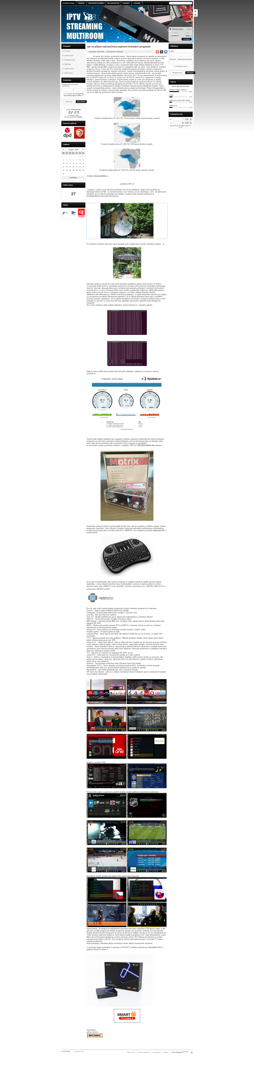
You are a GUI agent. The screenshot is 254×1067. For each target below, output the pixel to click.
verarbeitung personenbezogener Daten (74, 94)
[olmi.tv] (110, 24)
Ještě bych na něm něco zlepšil (179, 100)
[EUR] (195, 14)
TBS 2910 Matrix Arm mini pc (149, 445)
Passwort (172, 59)
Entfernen (68, 101)
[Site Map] (192, 1052)
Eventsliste (73, 177)
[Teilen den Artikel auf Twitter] (161, 51)
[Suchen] (190, 3)
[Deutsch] (195, 11)
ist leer (189, 29)
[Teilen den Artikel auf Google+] (157, 51)
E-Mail (171, 51)
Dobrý (171, 95)
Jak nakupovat (156, 1052)
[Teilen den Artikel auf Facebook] (165, 51)
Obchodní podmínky (143, 1052)
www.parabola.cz (101, 176)
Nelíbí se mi (173, 105)
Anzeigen (186, 39)
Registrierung (177, 72)
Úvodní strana (130, 1052)
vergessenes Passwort (184, 59)
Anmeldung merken (181, 66)
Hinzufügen (81, 101)
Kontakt (166, 1052)
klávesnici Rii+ (159, 530)
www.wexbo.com (79, 1051)
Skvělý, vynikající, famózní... (178, 90)
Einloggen (190, 72)
